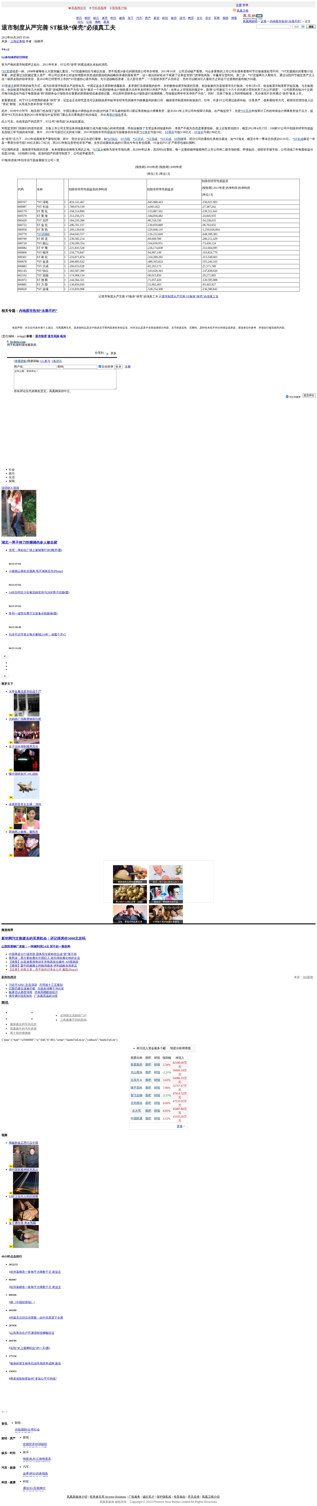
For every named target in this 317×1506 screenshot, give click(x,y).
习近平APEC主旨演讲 (23, 984)
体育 (105, 18)
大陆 (18, 1429)
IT (44, 1488)
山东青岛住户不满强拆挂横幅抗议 (32, 1332)
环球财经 (41, 1444)
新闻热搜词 (8, 977)
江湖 (39, 1458)
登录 (245, 5)
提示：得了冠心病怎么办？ (166, 882)
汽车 (139, 18)
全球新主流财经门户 (73, 1015)
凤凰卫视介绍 (211, 1496)
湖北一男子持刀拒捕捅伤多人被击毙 (29, 542)
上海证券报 (17, 41)
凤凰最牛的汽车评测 (23, 1028)
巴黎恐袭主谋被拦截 (22, 988)
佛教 (98, 21)
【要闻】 (15, 965)
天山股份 (136, 1072)
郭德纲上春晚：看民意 (23, 831)
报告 (45, 1473)
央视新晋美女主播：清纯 (25, 804)
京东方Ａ (136, 1079)
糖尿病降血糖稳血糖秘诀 (130, 882)
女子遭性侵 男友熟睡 (22, 1223)
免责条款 (179, 1496)
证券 (264, 21)
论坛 (80, 21)
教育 (191, 18)
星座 (106, 21)
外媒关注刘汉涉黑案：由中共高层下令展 (36, 1317)
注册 (239, 5)
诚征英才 (148, 1496)
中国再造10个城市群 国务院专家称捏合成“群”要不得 (43, 954)
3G (31, 1488)
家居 (156, 18)
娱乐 (96, 18)
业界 (26, 1473)
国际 (24, 1429)
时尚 (113, 18)
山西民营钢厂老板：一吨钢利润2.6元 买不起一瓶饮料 (35, 946)
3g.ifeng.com (17, 341)
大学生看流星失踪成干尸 (25, 691)
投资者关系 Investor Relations (108, 1496)
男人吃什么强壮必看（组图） (130, 902)
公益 (89, 21)
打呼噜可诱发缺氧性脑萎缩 (166, 921)
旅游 (174, 18)
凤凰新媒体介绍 (77, 1496)
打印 (20, 57)
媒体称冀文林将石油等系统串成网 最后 (35, 1363)
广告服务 (134, 1496)
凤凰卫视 (242, 10)
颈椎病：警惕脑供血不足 (166, 902)
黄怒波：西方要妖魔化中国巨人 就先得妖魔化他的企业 (44, 957)
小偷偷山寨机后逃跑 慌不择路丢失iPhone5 (36, 571)
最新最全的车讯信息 (23, 1024)
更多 (180, 1126)
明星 (26, 1458)
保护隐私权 (164, 1496)
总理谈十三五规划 (51, 984)
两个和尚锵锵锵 (20, 1033)
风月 (32, 1458)
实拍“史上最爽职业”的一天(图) (30, 1348)
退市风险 (53, 336)
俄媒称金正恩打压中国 (23, 1142)
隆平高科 (136, 1087)
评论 (32, 1473)
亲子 (131, 18)
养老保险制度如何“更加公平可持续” (33, 1378)
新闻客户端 (119, 8)
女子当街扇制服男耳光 (23, 746)
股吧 (148, 1064)
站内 (296, 26)
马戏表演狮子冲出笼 (50, 988)
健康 (122, 18)
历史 (208, 18)
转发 (25, 57)
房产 (148, 18)
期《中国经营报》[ (22, 1302)
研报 (157, 1064)
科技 (165, 18)
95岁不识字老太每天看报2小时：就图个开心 (37, 634)
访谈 (39, 1473)
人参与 (5, 57)
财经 (87, 18)
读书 (182, 18)
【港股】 (15, 961)
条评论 (14, 57)
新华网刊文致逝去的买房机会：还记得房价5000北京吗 (43, 938)
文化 (200, 18)
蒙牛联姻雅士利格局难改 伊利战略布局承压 (49, 965)
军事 (217, 18)
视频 (225, 18)
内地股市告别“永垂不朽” (286, 21)
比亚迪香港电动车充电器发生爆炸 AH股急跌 (50, 961)
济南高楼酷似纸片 (46, 992)
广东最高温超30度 (46, 995)
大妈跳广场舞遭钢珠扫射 (25, 718)
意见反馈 (194, 1496)
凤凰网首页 (78, 8)
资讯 (79, 18)
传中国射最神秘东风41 (23, 1169)
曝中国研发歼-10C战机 (23, 773)
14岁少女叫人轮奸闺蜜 (23, 1196)
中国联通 (136, 1118)
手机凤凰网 (99, 8)
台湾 (30, 1429)
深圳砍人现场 (10, 487)
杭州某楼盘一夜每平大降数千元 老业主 (35, 1271)
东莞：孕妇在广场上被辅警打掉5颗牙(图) (35, 550)
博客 (234, 18)
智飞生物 (136, 1095)
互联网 (38, 1488)
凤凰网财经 (250, 21)
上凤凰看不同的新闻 (73, 1019)
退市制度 (41, 336)
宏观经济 (29, 1444)
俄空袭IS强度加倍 (20, 995)
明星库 (46, 1458)
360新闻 (308, 977)
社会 (37, 1429)
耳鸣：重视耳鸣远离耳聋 (130, 921)
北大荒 (136, 1110)
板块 (63, 336)
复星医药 (136, 1064)
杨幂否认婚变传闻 (20, 992)
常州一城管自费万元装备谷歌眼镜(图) (33, 613)
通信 (26, 1488)
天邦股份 (136, 1103)
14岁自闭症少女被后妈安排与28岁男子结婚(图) (39, 592)
